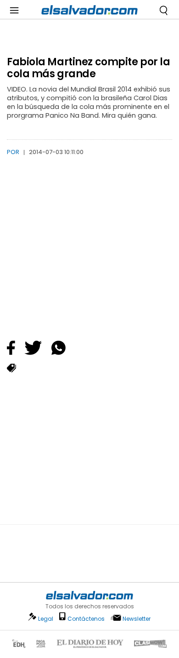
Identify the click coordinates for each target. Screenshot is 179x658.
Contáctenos (86, 619)
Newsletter (137, 619)
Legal (45, 619)
